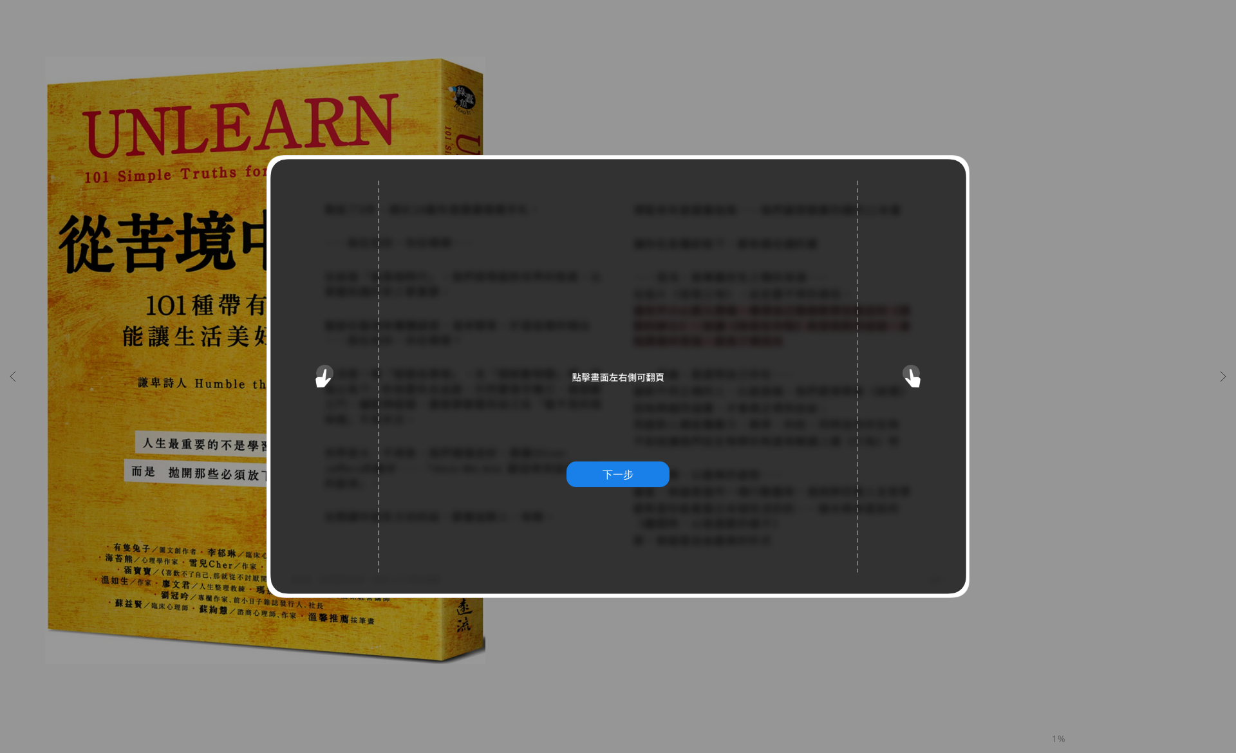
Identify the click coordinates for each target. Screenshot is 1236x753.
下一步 (618, 474)
